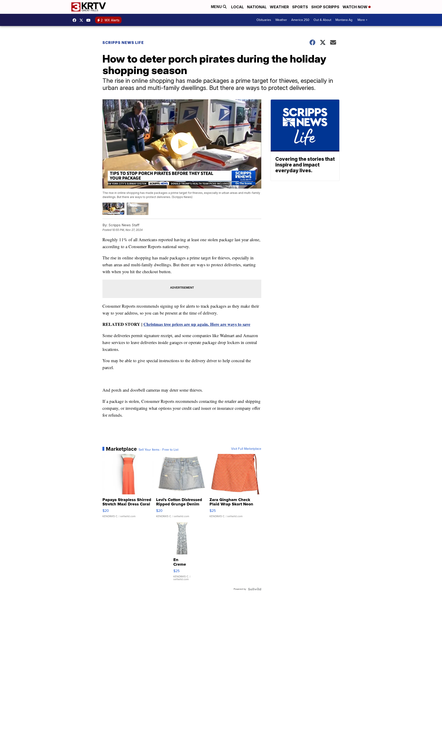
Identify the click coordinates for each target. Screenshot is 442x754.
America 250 (300, 19)
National (257, 7)
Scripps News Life (123, 42)
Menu (217, 7)
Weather (279, 7)
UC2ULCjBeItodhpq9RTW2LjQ (89, 20)
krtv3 (76, 20)
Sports (300, 7)
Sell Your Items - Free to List (158, 449)
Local (237, 7)
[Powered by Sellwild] (254, 589)
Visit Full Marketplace (246, 448)
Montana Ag (343, 19)
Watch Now (355, 7)
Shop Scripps (325, 7)
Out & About (322, 19)
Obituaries (263, 19)
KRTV (82, 20)
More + (362, 19)
